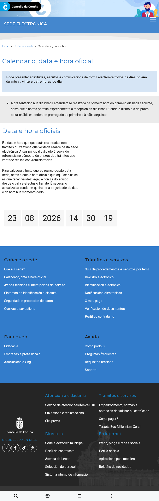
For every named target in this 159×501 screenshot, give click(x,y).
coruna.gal (13, 6)
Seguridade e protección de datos (28, 300)
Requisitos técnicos (99, 362)
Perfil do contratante (99, 316)
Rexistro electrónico (99, 277)
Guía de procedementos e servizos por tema (117, 269)
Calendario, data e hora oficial (25, 277)
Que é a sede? (14, 269)
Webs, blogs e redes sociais (119, 443)
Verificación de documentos (105, 308)
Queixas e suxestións (19, 308)
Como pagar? (108, 418)
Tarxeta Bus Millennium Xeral (119, 426)
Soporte (90, 369)
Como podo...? (95, 346)
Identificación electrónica (102, 285)
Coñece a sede (23, 46)
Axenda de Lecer (57, 458)
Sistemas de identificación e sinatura (30, 293)
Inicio (5, 46)
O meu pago (93, 300)
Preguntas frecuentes (100, 354)
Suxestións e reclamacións (64, 413)
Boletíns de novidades (115, 466)
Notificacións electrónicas (103, 293)
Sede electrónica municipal (64, 443)
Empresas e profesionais (22, 354)
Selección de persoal (60, 466)
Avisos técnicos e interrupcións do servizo (34, 285)
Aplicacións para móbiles (117, 458)
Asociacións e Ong (17, 362)
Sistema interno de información (67, 474)
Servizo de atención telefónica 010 (70, 405)
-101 (145, 468)
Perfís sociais (109, 451)
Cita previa (52, 420)
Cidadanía (11, 346)
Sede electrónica (25, 23)
